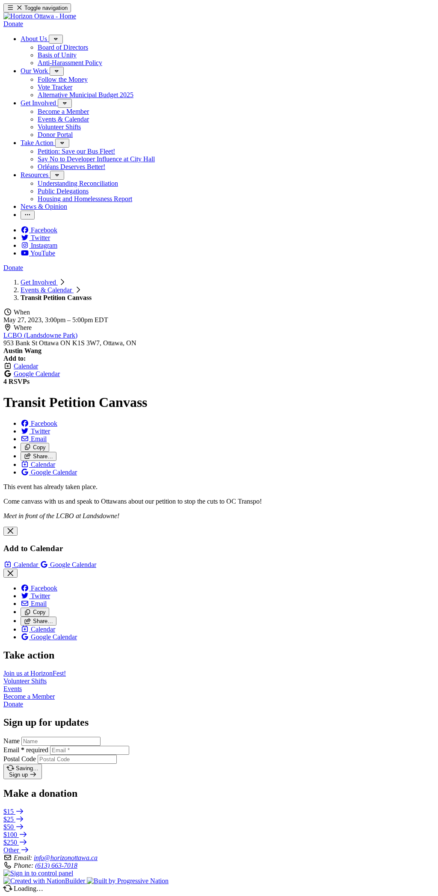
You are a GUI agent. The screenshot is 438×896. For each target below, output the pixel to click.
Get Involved (39, 282)
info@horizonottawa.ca (66, 857)
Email (25, 750)
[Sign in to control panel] (38, 873)
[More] (56, 39)
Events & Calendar (47, 290)
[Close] (10, 531)
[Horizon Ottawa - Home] (39, 16)
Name (11, 741)
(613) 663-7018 (56, 865)
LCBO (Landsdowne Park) (40, 335)
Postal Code (19, 758)
